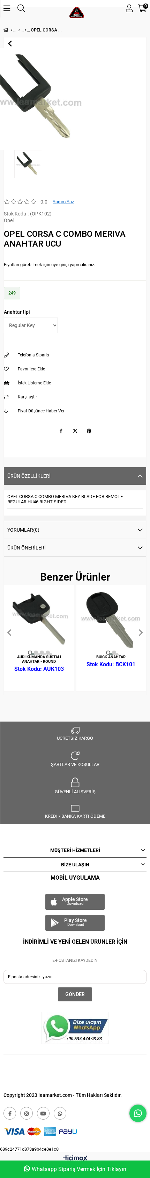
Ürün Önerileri (26, 548)
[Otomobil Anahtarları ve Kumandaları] (19, 30)
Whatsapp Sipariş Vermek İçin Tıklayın (79, 1169)
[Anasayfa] (12, 30)
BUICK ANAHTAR (111, 657)
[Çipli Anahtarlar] (25, 30)
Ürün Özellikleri (29, 476)
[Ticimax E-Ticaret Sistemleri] (75, 1159)
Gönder (75, 994)
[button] (30, 653)
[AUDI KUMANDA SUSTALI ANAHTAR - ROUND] (39, 620)
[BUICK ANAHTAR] (111, 620)
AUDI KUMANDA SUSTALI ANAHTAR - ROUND (39, 659)
